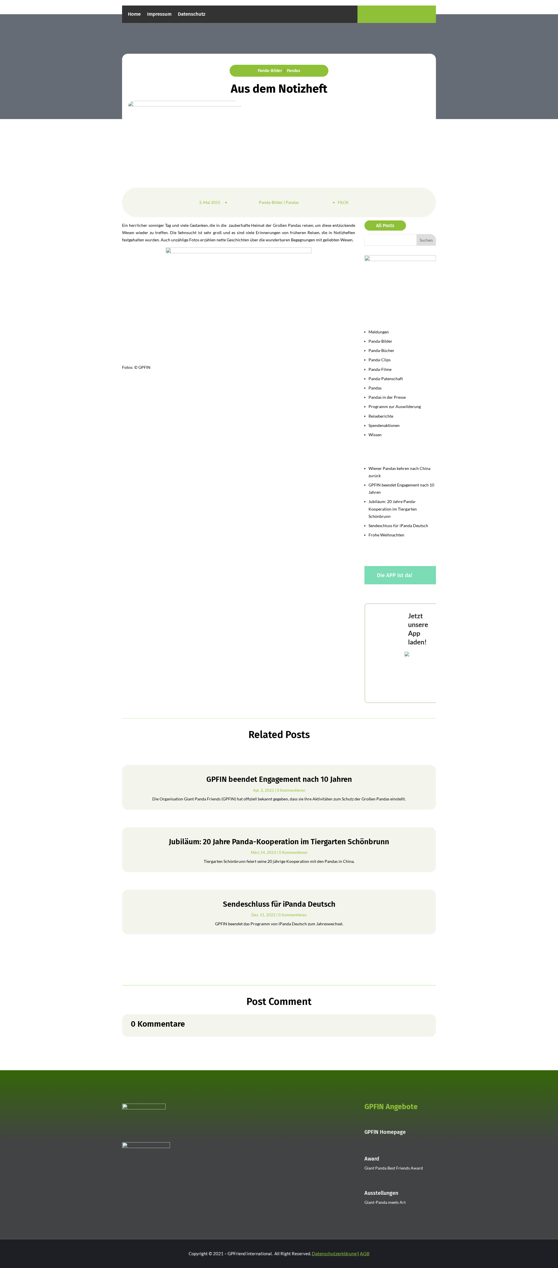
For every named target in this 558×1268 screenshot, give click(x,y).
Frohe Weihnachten (386, 534)
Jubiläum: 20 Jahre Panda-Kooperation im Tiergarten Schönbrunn (393, 508)
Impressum (159, 14)
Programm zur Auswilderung (395, 406)
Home (134, 14)
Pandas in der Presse (387, 397)
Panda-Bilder (270, 70)
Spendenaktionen (384, 425)
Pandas (293, 70)
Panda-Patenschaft (386, 378)
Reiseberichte (381, 416)
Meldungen (379, 331)
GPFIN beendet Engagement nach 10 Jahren (279, 779)
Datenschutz (191, 14)
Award (371, 1159)
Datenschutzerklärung (334, 1253)
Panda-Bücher (381, 350)
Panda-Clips (380, 359)
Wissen (375, 434)
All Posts (385, 225)
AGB (364, 1253)
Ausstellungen (381, 1193)
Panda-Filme (380, 369)
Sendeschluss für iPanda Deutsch (398, 525)
